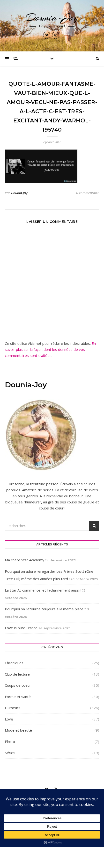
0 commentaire (87, 193)
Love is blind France (21, 627)
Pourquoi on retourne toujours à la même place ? (45, 609)
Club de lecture (17, 674)
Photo (10, 741)
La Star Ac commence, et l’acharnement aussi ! (43, 590)
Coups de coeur (18, 685)
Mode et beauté (18, 730)
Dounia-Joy (52, 17)
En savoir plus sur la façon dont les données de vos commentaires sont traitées (50, 349)
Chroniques (14, 662)
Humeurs (12, 707)
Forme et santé (18, 696)
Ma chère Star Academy (24, 560)
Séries (10, 752)
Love (9, 719)
